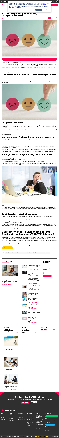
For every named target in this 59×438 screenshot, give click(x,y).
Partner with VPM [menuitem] (3, 419)
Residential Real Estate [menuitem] (39, 424)
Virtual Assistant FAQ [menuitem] (21, 419)
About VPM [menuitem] (2, 415)
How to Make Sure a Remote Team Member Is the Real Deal (11, 386)
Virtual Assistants (9, 252)
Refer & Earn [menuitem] (11, 418)
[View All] (15, 332)
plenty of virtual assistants (10, 67)
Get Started (55, 4)
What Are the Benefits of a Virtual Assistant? (11, 368)
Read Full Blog (47, 422)
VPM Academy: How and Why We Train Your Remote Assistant (34, 300)
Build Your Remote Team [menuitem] (30, 423)
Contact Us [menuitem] (2, 422)
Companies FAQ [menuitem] (20, 421)
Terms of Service (29, 436)
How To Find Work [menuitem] (30, 417)
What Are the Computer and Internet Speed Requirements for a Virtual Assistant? (34, 280)
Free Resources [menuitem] (20, 417)
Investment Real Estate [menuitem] (38, 429)
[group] (29, 59)
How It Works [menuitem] (11, 420)
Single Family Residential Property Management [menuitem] (39, 416)
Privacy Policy (25, 436)
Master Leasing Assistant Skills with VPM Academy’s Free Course (34, 287)
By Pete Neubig (30, 283)
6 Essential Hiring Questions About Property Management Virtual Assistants (34, 319)
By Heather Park (7, 370)
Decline (46, 9)
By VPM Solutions (4, 284)
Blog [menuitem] (19, 415)
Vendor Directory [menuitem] (3, 421)
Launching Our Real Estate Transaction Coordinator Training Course (10, 281)
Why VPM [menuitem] (10, 416)
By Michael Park (30, 302)
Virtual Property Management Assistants (41, 252)
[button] (3, 59)
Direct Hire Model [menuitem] (29, 425)
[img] (53, 59)
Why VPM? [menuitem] (2, 417)
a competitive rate (11, 149)
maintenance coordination (24, 226)
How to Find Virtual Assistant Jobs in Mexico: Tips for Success (34, 306)
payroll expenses (38, 151)
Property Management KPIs (50, 424)
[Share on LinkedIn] (56, 18)
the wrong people (45, 77)
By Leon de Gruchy (8, 389)
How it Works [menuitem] (29, 415)
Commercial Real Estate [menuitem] (38, 426)
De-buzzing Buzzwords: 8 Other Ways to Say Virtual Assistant (34, 273)
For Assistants (33, 1)
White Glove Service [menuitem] (30, 419)
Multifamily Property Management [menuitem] (39, 422)
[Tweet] (53, 18)
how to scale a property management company (50, 416)
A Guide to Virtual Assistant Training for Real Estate (34, 312)
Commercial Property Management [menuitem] (39, 420)
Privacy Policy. (44, 4)
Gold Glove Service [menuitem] (30, 421)
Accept (39, 9)
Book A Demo (25, 402)
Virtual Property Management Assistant (23, 252)
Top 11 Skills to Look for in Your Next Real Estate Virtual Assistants (33, 293)
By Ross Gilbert (5, 18)
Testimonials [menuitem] (11, 423)
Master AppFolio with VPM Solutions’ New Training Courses (34, 267)
